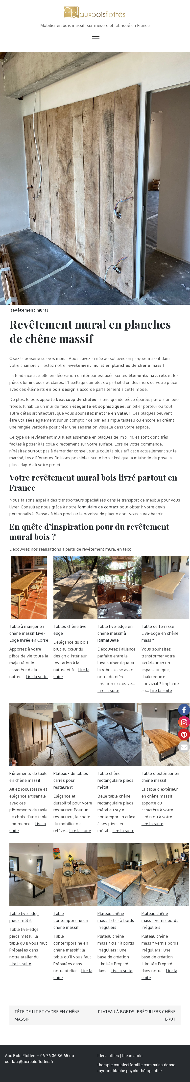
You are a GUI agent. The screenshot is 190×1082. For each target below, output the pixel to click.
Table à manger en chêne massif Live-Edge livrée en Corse (28, 633)
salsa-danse (164, 1065)
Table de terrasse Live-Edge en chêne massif (160, 633)
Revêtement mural (28, 310)
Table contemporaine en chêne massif (70, 920)
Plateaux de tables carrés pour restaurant (70, 780)
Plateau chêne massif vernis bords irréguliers (160, 920)
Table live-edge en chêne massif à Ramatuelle (115, 633)
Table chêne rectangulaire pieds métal (115, 780)
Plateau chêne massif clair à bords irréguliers (115, 920)
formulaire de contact (98, 506)
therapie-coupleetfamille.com (124, 1065)
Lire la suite (37, 676)
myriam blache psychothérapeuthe (129, 1070)
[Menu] (95, 38)
